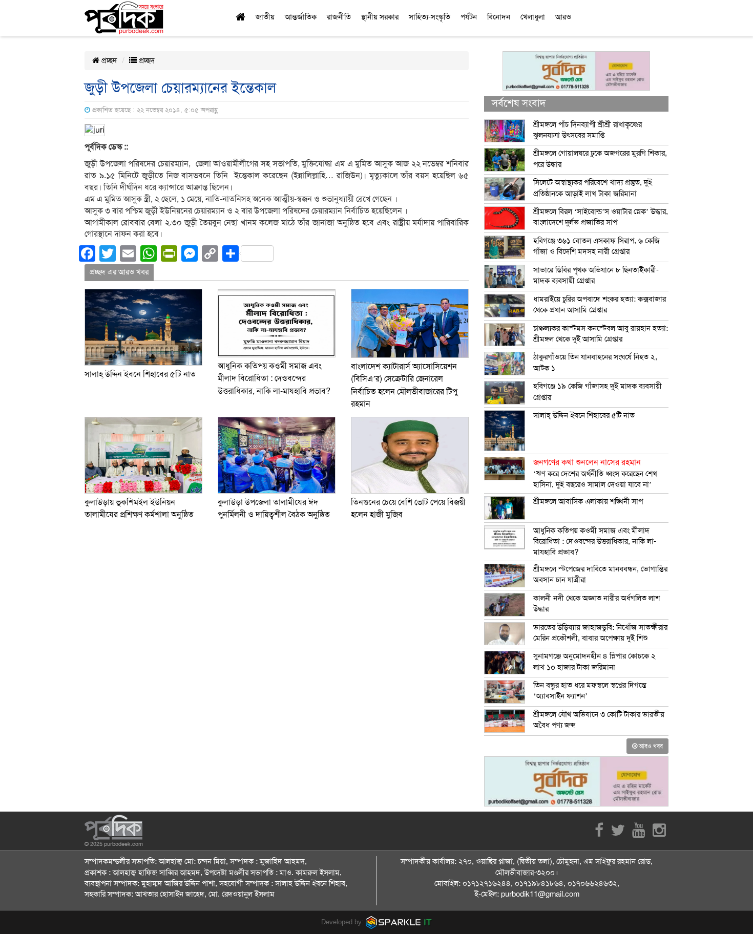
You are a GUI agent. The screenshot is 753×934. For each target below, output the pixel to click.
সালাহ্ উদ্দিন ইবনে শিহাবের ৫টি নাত (140, 374)
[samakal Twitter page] (618, 833)
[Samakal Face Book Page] (599, 833)
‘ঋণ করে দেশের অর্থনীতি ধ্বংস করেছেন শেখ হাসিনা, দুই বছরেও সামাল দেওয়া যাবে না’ (595, 473)
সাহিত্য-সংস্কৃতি (429, 17)
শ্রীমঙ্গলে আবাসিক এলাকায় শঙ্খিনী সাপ (588, 501)
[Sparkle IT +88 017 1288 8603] (399, 922)
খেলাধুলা (532, 17)
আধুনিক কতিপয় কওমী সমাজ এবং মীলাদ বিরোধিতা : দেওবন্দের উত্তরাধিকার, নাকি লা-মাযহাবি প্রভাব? (274, 378)
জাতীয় (265, 17)
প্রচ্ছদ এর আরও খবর (119, 272)
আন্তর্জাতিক (301, 17)
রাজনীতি (339, 17)
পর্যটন (469, 17)
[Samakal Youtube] (638, 833)
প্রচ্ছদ (108, 60)
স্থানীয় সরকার (380, 17)
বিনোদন (498, 17)
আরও (563, 17)
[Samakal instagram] (659, 833)
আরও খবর (650, 746)
